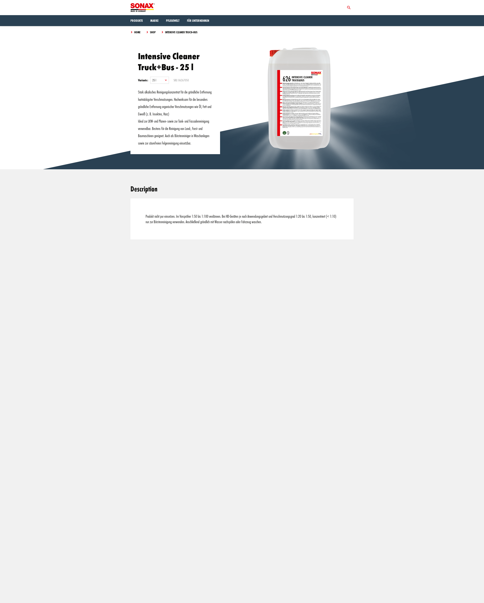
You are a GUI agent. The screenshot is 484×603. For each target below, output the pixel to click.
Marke (154, 20)
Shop (153, 32)
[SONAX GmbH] (142, 7)
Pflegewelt (172, 20)
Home (137, 32)
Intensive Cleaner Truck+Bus (181, 32)
